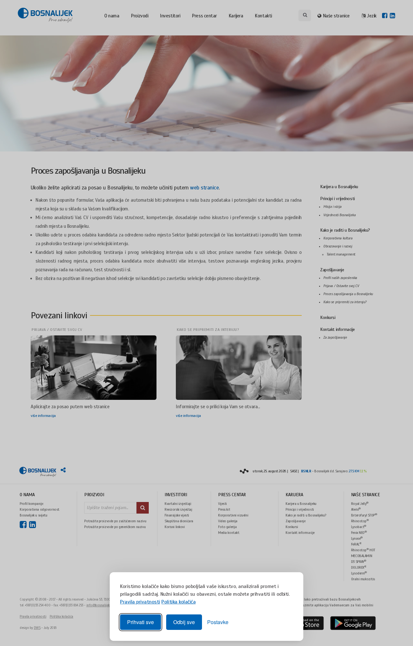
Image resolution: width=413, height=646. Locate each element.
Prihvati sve (140, 622)
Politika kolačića (178, 602)
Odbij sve (184, 622)
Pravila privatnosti (140, 602)
